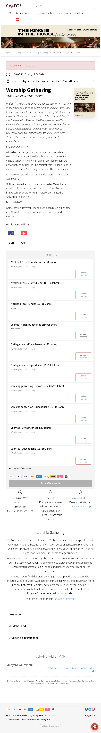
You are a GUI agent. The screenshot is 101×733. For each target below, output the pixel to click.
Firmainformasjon (14, 715)
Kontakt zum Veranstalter (83, 668)
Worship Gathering (40, 52)
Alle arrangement (62, 668)
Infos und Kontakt (80, 506)
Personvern (49, 715)
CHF (23, 242)
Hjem (8, 52)
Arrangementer (22, 52)
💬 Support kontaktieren (50, 726)
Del (93, 81)
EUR (11, 242)
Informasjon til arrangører (38, 719)
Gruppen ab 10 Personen (24, 638)
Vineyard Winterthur (63, 598)
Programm (15, 614)
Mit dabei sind (17, 626)
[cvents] (17, 6)
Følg (51, 668)
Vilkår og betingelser (33, 715)
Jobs (22, 719)
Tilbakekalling (12, 719)
